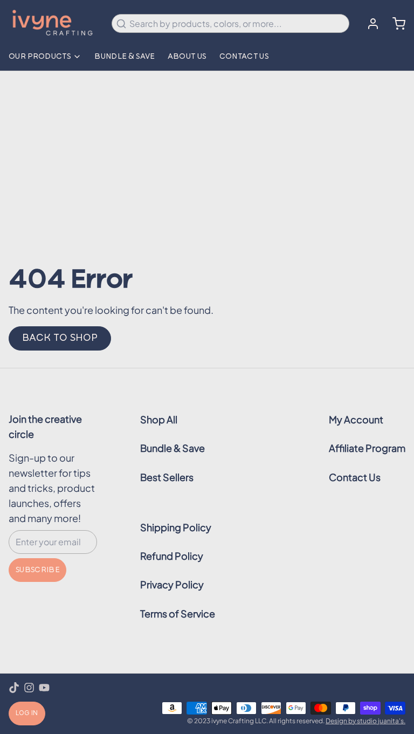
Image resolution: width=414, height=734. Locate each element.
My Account (356, 419)
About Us (187, 56)
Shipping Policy (175, 527)
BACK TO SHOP (60, 338)
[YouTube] (44, 687)
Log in (27, 713)
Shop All (158, 419)
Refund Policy (171, 556)
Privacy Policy (172, 584)
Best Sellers (167, 477)
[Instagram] (29, 687)
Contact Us (244, 56)
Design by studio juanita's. (365, 721)
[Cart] (394, 23)
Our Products (40, 56)
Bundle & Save (124, 56)
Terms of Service (177, 613)
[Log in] (369, 23)
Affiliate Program (367, 448)
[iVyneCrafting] (54, 23)
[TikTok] (14, 687)
